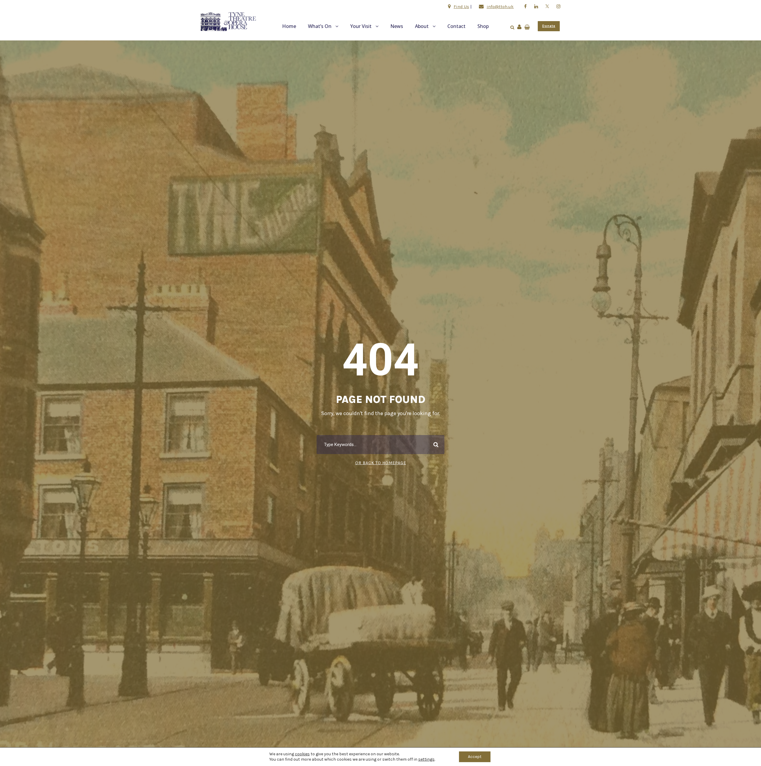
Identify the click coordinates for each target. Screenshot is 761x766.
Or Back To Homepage (380, 462)
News (396, 26)
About (422, 26)
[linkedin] (536, 6)
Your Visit (361, 26)
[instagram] (558, 6)
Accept (475, 756)
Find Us (461, 6)
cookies (302, 753)
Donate (548, 26)
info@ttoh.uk (500, 6)
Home (289, 26)
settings (426, 759)
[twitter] (547, 6)
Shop (483, 26)
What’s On (319, 26)
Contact (456, 26)
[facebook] (525, 6)
